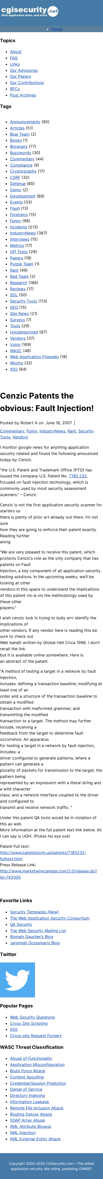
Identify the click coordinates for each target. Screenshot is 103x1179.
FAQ (14, 57)
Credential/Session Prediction (38, 1083)
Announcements (25, 121)
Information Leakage (29, 1101)
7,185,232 (78, 475)
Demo (15, 189)
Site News (19, 313)
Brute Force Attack (27, 1070)
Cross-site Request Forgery (36, 1035)
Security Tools (23, 301)
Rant (14, 270)
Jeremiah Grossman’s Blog (35, 942)
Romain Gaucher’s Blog (31, 936)
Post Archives (23, 95)
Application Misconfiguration (37, 1064)
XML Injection (23, 1132)
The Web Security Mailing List (38, 930)
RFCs (15, 88)
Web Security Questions (32, 1017)
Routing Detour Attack (31, 1114)
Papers (16, 257)
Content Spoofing (27, 1076)
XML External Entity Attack (35, 1138)
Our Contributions (27, 82)
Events (16, 202)
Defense (18, 183)
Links (15, 64)
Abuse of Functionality (31, 1058)
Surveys (17, 319)
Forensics (19, 214)
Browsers (19, 146)
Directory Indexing (27, 1095)
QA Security (21, 924)
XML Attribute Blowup (30, 1126)
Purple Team (22, 263)
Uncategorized (24, 331)
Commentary (22, 158)
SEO (14, 307)
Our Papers (20, 76)
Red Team (19, 276)
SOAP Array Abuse (27, 1120)
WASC (16, 350)
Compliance (21, 165)
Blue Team (20, 134)
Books (16, 140)
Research (18, 282)
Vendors (18, 338)
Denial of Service (26, 1089)
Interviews (19, 239)
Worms (16, 362)
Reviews (18, 288)
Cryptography (23, 171)
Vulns (15, 344)
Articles (17, 127)
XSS (14, 369)
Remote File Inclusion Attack (37, 1107)
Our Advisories (24, 70)
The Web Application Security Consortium (50, 918)
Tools (15, 325)
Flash (15, 208)
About (16, 51)
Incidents (18, 226)
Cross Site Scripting (29, 1023)
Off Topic (19, 251)
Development (22, 196)
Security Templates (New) (34, 911)
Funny (15, 220)
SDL (14, 294)
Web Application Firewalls (34, 356)
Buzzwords (20, 152)
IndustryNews (23, 232)
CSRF (15, 177)
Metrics (17, 245)
